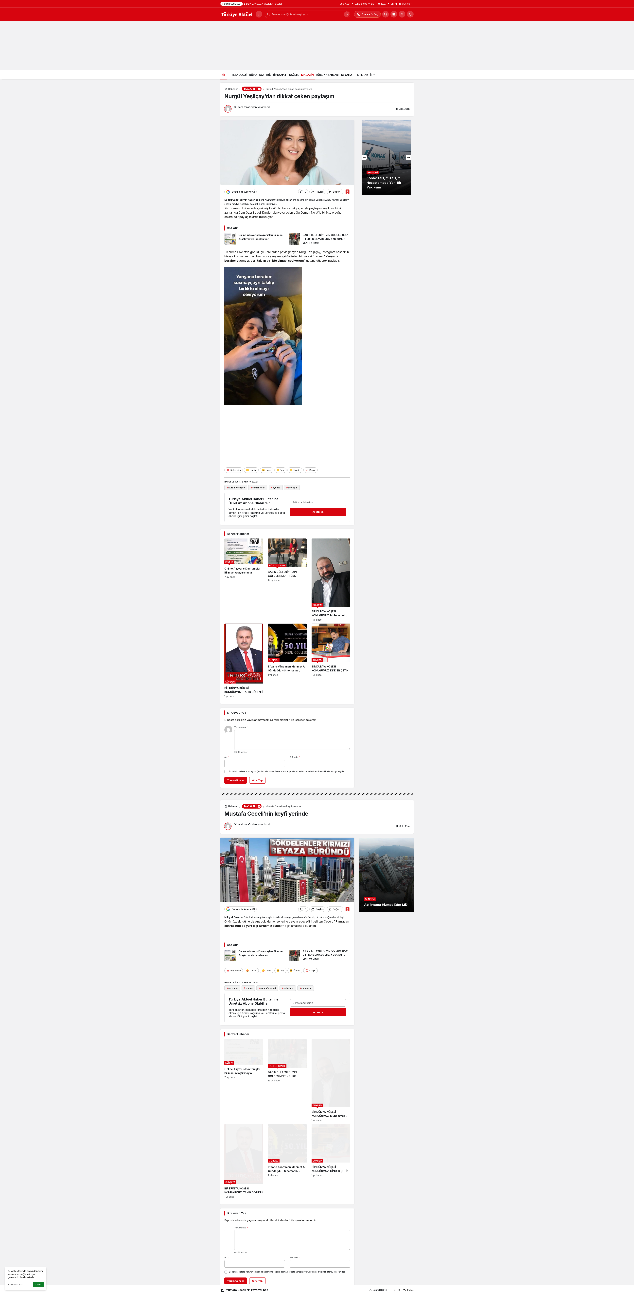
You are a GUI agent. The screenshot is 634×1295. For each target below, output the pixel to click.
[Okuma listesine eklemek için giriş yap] (347, 191)
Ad (226, 757)
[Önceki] (364, 157)
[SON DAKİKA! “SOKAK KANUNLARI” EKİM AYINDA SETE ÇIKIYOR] (386, 157)
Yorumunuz (241, 727)
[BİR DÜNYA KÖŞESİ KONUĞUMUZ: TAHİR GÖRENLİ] (243, 661)
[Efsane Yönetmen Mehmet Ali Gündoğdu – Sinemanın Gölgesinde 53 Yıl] (287, 661)
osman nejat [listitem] (258, 487)
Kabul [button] (38, 1284)
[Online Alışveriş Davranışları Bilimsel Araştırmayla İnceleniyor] (255, 239)
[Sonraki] (408, 157)
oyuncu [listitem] (275, 487)
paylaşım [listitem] (292, 487)
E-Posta (295, 757)
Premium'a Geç (370, 14)
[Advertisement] (317, 45)
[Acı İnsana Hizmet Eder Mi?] (386, 875)
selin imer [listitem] (288, 988)
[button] (393, 14)
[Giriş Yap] (402, 14)
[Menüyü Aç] (259, 14)
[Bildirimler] (410, 14)
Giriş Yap (257, 780)
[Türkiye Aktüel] (236, 14)
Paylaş (410, 1290)
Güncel (238, 107)
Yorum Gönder (235, 780)
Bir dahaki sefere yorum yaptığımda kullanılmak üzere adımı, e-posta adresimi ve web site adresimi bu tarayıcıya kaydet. (287, 771)
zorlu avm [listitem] (306, 988)
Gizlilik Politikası (15, 1284)
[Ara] (347, 14)
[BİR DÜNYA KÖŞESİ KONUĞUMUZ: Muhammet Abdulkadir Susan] (331, 579)
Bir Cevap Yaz (236, 712)
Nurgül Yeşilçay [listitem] (236, 487)
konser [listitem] (248, 988)
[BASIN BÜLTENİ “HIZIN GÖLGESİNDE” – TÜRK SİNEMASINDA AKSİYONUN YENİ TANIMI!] (319, 239)
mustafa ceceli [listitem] (267, 988)
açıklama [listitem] (232, 988)
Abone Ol (318, 512)
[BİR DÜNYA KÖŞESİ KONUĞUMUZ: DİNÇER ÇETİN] (331, 661)
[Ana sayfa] (223, 75)
